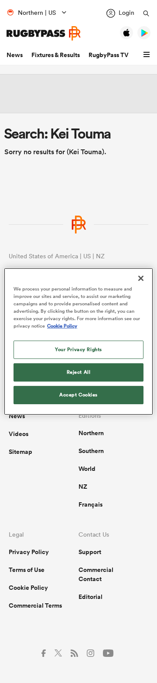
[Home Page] (44, 33)
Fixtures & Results (55, 55)
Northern (91, 433)
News (15, 55)
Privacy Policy (29, 552)
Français (90, 504)
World (87, 468)
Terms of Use (26, 569)
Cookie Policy (28, 587)
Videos (18, 433)
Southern (91, 450)
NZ (82, 486)
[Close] (140, 278)
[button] (148, 55)
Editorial (90, 596)
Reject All (79, 372)
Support (89, 552)
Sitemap (20, 451)
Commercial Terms (35, 605)
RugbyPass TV (109, 55)
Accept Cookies (78, 394)
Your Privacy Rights (78, 349)
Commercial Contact (95, 574)
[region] (78, 341)
